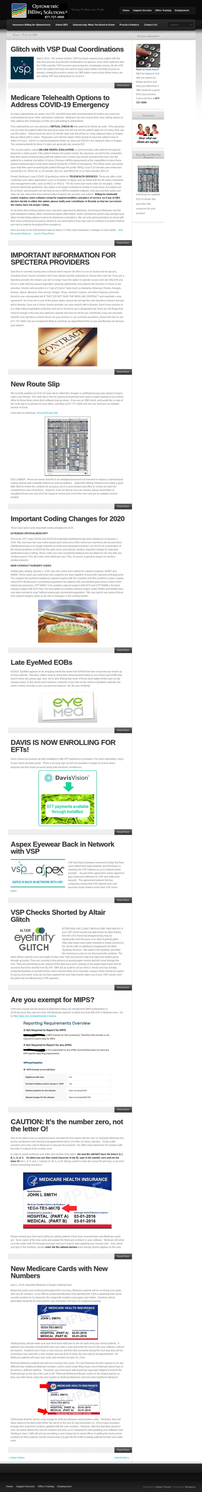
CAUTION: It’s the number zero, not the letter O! (67, 1125)
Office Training (163, 10)
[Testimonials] (148, 143)
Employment (182, 10)
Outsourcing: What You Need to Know (94, 24)
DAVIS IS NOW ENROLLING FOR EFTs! (63, 745)
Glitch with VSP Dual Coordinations (67, 49)
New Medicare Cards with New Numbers (59, 1272)
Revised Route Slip (47, 413)
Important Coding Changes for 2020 (67, 519)
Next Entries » (122, 1457)
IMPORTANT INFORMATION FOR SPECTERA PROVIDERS (63, 258)
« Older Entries (17, 1457)
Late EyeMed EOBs (41, 662)
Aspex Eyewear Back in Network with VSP (62, 847)
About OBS (61, 24)
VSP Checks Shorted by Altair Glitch (58, 915)
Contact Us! (150, 24)
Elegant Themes (163, 1487)
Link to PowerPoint (44, 233)
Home (126, 10)
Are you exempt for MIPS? (52, 1000)
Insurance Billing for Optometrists (31, 24)
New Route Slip (35, 384)
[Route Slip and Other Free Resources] (148, 178)
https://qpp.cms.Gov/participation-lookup (34, 1016)
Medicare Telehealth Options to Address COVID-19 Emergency (60, 101)
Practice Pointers (129, 24)
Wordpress (190, 1487)
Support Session (142, 10)
